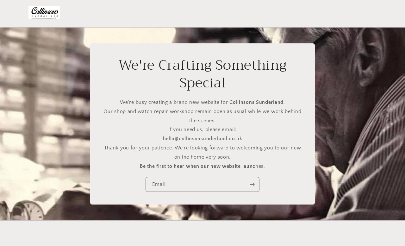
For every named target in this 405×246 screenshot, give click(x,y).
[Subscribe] (252, 184)
